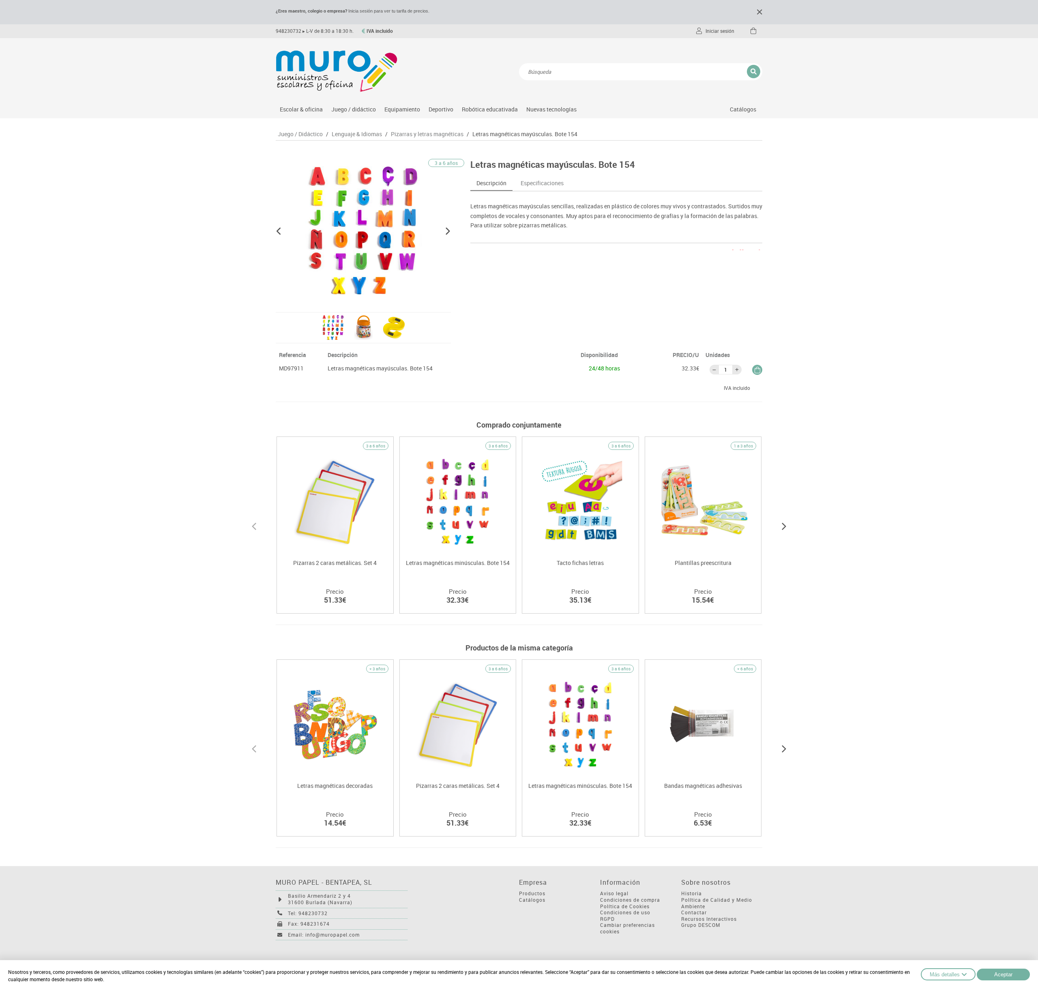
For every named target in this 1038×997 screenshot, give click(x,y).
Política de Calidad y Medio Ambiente (716, 903)
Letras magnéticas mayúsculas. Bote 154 (524, 134)
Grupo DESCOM (701, 925)
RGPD (607, 919)
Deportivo (441, 109)
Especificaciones (542, 183)
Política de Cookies (625, 906)
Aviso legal (614, 893)
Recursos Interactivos (709, 919)
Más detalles (945, 974)
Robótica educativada (490, 109)
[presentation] (254, 525)
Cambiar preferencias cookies (627, 928)
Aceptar (1003, 974)
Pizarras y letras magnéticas (427, 134)
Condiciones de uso (625, 912)
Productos (532, 893)
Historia (691, 893)
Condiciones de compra (630, 900)
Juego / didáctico (353, 109)
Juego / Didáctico (300, 134)
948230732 (288, 31)
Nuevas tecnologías (551, 109)
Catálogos (743, 109)
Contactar (694, 912)
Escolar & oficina (301, 109)
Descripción (491, 183)
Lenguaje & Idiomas (357, 134)
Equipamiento (402, 109)
